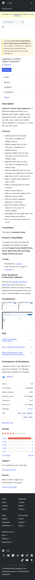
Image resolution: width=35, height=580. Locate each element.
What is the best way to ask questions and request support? (13, 353)
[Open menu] (32, 3)
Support (7, 97)
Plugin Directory (7, 9)
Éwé (8, 551)
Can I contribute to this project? (13, 347)
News (4, 502)
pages (25, 417)
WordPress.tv (8, 526)
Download (6, 70)
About (4, 499)
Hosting (4, 506)
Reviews (7, 82)
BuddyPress (7, 542)
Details (6, 77)
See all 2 (30, 409)
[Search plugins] (22, 22)
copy (23, 413)
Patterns (21, 509)
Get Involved (23, 515)
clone (19, 413)
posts (30, 417)
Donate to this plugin (9, 487)
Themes (21, 502)
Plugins (20, 506)
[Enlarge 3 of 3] (30, 314)
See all (30, 455)
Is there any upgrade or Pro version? (9, 340)
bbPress (6, 539)
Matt (4, 535)
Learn (4, 515)
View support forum (9, 470)
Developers (6, 522)
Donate (22, 522)
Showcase (22, 499)
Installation (8, 87)
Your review (6, 455)
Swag (21, 526)
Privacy (4, 509)
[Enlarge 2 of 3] (30, 305)
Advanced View (7, 423)
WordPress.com (8, 532)
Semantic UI (9, 269)
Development (9, 92)
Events (20, 519)
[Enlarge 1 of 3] (14, 305)
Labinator (7, 65)
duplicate (29, 413)
